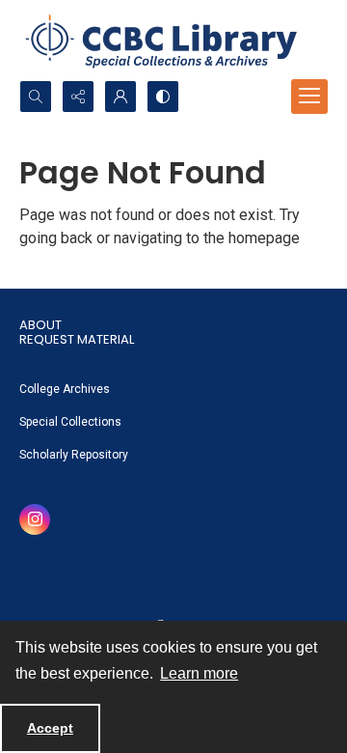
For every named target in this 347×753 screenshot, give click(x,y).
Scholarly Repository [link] (73, 454)
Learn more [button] (199, 673)
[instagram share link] (34, 519)
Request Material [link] (76, 339)
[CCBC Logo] (173, 40)
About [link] (40, 325)
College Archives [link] (64, 389)
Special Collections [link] (70, 422)
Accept (50, 728)
